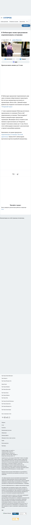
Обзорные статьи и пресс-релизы (8, 438)
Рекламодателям (5, 443)
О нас (3, 425)
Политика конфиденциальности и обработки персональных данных (15, 485)
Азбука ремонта (4, 21)
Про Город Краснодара (6, 409)
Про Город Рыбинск (6, 395)
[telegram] (18, 174)
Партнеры (4, 445)
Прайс (3, 440)
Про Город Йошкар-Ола (6, 380)
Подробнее (26, 483)
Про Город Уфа (5, 397)
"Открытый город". (7, 106)
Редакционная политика (6, 430)
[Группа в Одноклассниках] (5, 417)
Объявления (4, 432)
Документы (22, 21)
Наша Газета (4, 384)
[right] (29, 22)
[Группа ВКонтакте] (8, 59)
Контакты (4, 427)
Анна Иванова (17, 40)
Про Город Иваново (6, 386)
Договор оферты (5, 435)
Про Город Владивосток (6, 406)
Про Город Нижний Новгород (8, 401)
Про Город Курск (5, 392)
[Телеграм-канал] (23, 59)
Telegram (3, 422)
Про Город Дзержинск (6, 403)
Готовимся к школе (14, 21)
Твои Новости (4, 378)
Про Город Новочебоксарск (7, 375)
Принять (26, 25)
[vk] (13, 174)
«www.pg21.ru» (12, 450)
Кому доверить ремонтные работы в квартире (13, 208)
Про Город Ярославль (6, 389)
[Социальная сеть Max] (15, 62)
